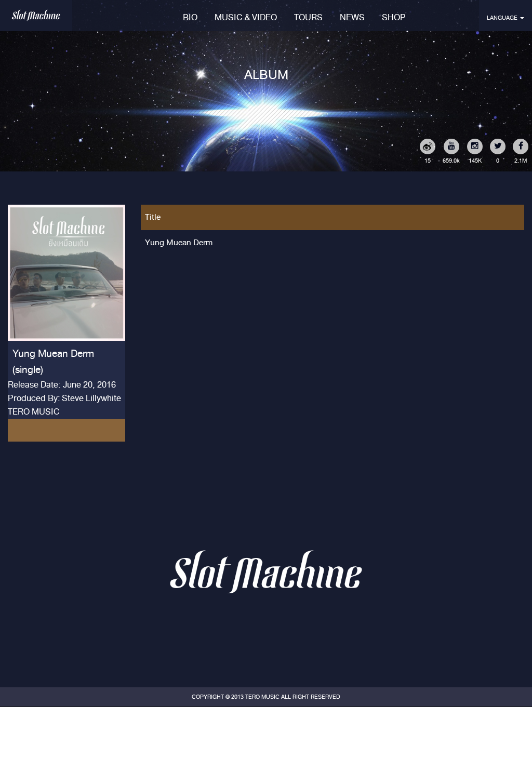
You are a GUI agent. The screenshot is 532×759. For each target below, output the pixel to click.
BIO (190, 17)
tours (308, 17)
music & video (246, 17)
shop (394, 17)
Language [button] (503, 17)
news (352, 17)
